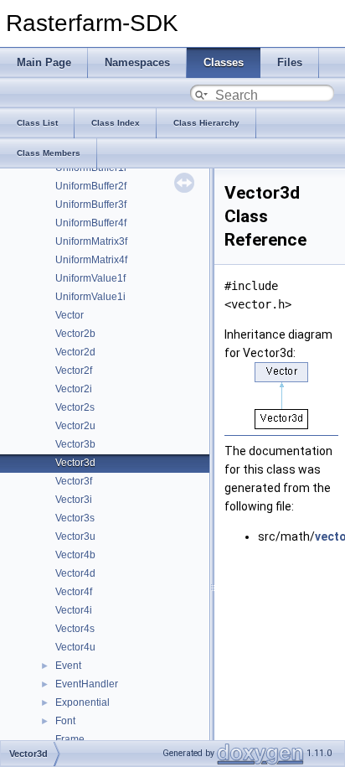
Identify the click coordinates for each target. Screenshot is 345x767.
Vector (69, 315)
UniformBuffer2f (90, 186)
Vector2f (73, 370)
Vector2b (75, 333)
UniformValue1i (90, 297)
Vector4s (75, 629)
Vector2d (75, 352)
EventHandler (86, 684)
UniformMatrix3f (91, 241)
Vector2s (75, 407)
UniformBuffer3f (90, 204)
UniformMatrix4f (91, 260)
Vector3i (73, 499)
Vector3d (75, 463)
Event (68, 665)
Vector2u (75, 426)
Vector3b (75, 444)
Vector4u (75, 647)
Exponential (82, 702)
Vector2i (73, 389)
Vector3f (73, 481)
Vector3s (75, 518)
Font (65, 721)
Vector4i (73, 610)
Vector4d (75, 573)
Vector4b (75, 555)
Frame (70, 739)
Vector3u (75, 536)
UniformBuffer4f (90, 223)
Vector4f (73, 592)
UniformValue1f (90, 278)
